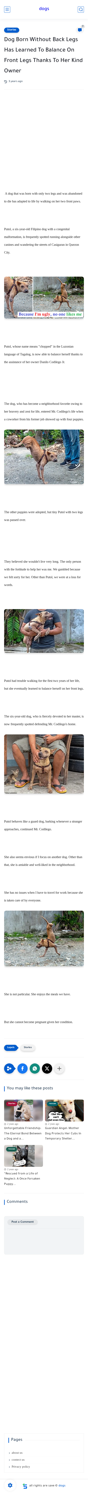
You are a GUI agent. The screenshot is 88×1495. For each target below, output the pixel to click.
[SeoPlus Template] (25, 1486)
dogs (44, 9)
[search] (81, 9)
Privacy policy (21, 1466)
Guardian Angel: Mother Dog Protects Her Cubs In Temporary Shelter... (63, 1134)
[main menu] (7, 9)
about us (17, 1452)
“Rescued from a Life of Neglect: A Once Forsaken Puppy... (22, 1179)
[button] (22, 1068)
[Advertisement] (44, 144)
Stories (11, 30)
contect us (18, 1459)
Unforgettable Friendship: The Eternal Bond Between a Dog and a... (23, 1134)
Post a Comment (22, 1222)
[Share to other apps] (59, 1068)
